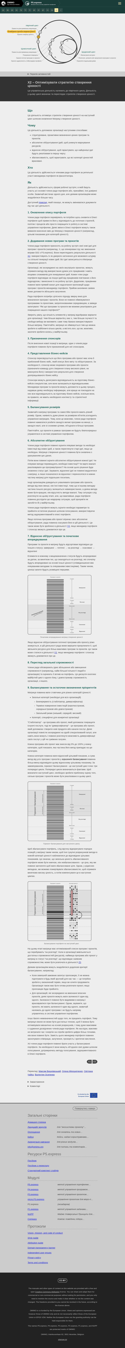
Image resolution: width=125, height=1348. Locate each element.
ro (47, 10)
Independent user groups (39, 1252)
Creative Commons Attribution (47, 1292)
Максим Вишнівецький (50, 1071)
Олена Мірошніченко (72, 1071)
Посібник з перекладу (38, 1165)
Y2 (68, 526)
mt (34, 10)
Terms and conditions (38, 1262)
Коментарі (35, 1086)
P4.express (33, 1189)
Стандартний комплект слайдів (43, 1170)
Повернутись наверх (85, 1108)
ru (52, 10)
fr (30, 10)
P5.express (33, 1184)
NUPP (31, 1214)
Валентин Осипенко (45, 1074)
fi (25, 10)
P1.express (33, 1209)
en (12, 10)
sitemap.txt (62, 1339)
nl (39, 10)
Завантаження (37, 1082)
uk (56, 10)
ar (3, 10)
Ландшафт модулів (37, 1127)
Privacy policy (34, 1257)
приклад (43, 202)
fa (21, 10)
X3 (94, 1061)
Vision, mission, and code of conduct (45, 1233)
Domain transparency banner (41, 1248)
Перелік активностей (40, 74)
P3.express (33, 1194)
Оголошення (34, 1132)
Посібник (32, 1160)
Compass (32, 1219)
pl (43, 10)
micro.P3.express (36, 1199)
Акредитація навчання (39, 1142)
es (16, 10)
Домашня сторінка (37, 1122)
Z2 (80, 962)
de (8, 10)
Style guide (33, 1238)
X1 (29, 256)
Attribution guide (35, 1243)
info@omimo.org (35, 1147)
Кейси (31, 1137)
